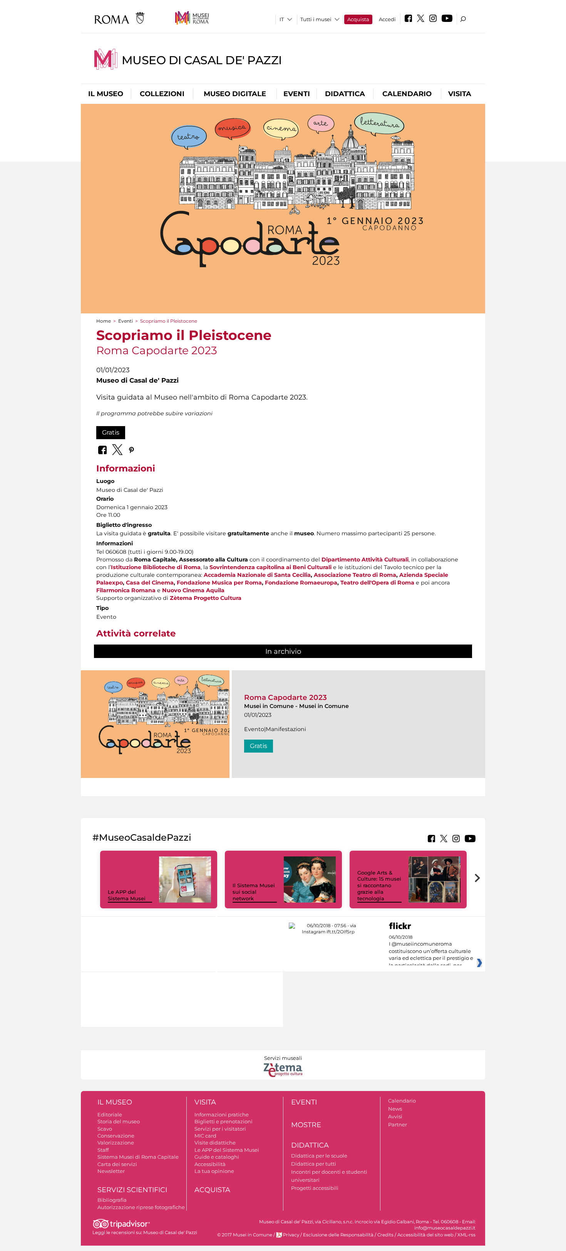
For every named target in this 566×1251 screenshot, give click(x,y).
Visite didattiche (215, 1142)
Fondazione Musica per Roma (219, 582)
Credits (385, 1235)
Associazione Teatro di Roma (355, 574)
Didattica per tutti (313, 1164)
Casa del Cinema (150, 582)
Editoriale (109, 1114)
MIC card (205, 1136)
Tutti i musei (316, 19)
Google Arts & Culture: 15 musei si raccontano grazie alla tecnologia (379, 886)
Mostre (306, 1125)
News (395, 1109)
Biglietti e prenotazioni (223, 1121)
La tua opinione (214, 1171)
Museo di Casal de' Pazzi (202, 60)
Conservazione (115, 1136)
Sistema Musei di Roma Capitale (138, 1157)
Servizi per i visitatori (220, 1129)
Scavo (104, 1129)
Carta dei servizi (117, 1164)
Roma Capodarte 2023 (285, 697)
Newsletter (111, 1171)
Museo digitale (235, 94)
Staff (103, 1150)
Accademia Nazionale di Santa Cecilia (257, 574)
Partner (397, 1124)
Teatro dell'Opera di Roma (377, 582)
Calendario (407, 94)
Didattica (345, 94)
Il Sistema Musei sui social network (254, 891)
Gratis (110, 432)
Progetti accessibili (314, 1188)
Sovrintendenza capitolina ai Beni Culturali (270, 567)
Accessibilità (210, 1164)
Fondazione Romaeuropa (301, 582)
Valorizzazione (115, 1142)
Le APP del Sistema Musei (127, 895)
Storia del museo (118, 1121)
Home (103, 321)
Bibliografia (112, 1200)
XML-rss (466, 1235)
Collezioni (162, 94)
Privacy (291, 1235)
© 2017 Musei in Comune (244, 1235)
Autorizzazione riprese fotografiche (141, 1207)
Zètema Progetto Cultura (205, 598)
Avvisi (395, 1116)
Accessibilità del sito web (425, 1235)
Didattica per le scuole (319, 1156)
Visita (459, 94)
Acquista (358, 19)
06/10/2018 (431, 951)
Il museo (105, 94)
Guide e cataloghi (216, 1157)
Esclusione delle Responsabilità (338, 1235)
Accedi (387, 19)
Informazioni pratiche (221, 1114)
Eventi (296, 94)
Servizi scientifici (132, 1189)
